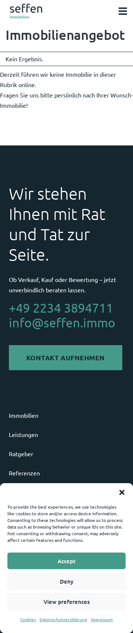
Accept (66, 561)
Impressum (102, 619)
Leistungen (23, 434)
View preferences (67, 601)
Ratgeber (21, 453)
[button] (122, 492)
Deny (67, 581)
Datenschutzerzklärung (63, 619)
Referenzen (24, 473)
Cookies (28, 619)
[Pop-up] (123, 11)
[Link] (26, 11)
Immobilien (23, 415)
